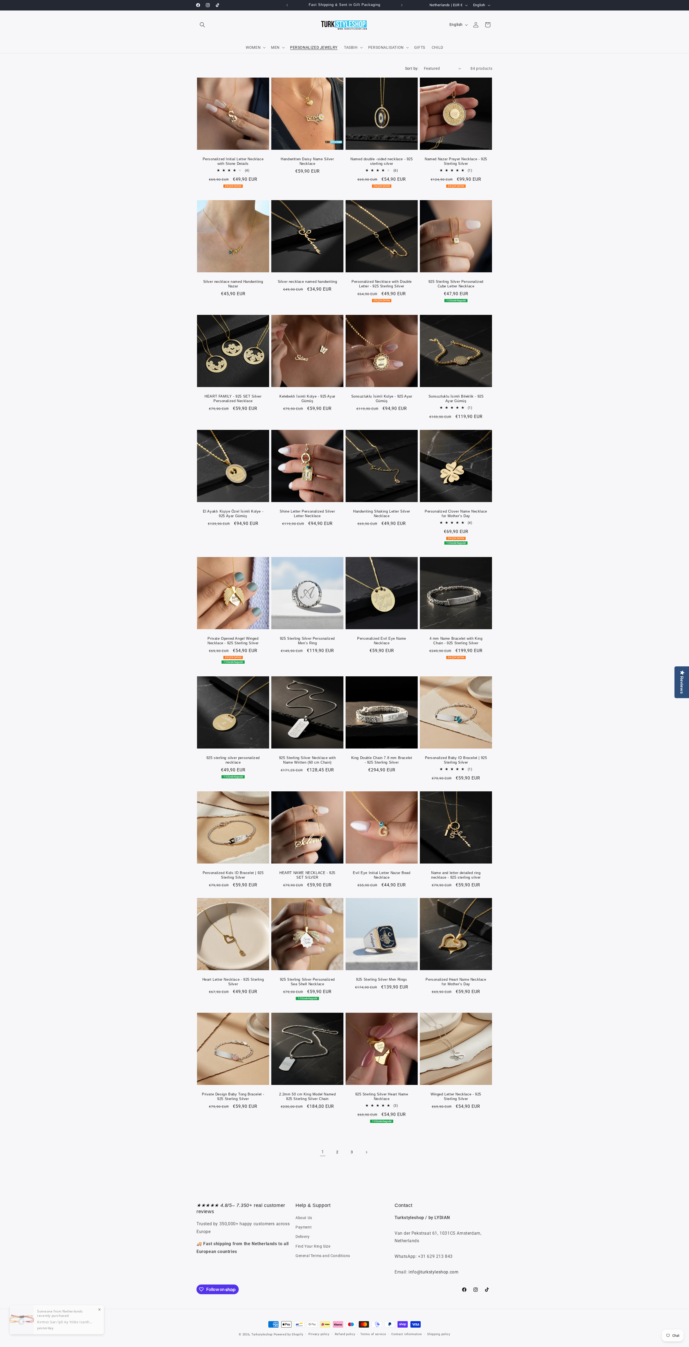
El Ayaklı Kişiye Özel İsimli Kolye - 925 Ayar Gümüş (233, 513)
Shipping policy (438, 1334)
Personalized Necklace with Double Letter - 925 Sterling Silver (381, 284)
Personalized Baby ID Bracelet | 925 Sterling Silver (456, 760)
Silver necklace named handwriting (307, 282)
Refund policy (345, 1334)
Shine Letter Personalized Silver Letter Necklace (307, 513)
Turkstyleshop (262, 1334)
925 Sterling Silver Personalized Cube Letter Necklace (455, 284)
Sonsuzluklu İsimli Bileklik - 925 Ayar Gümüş (456, 398)
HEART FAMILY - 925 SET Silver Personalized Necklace (233, 398)
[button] (202, 25)
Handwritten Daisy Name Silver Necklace (307, 161)
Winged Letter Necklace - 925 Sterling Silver (456, 1096)
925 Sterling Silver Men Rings (381, 979)
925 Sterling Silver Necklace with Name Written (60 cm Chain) (307, 760)
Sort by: (412, 68)
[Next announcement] (402, 5)
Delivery (303, 1236)
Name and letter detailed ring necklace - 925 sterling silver (456, 875)
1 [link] (322, 1151)
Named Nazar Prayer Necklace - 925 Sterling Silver (456, 161)
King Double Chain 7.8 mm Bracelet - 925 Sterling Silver (381, 760)
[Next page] (366, 1152)
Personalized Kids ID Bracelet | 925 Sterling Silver (233, 875)
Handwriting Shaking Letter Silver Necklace (381, 513)
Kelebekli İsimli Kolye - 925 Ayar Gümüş (307, 398)
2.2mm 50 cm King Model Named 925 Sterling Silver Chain (307, 1096)
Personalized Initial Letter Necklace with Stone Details (233, 161)
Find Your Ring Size (313, 1246)
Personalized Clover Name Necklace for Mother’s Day (456, 513)
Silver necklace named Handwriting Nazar (233, 284)
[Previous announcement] (287, 5)
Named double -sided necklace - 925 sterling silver (381, 161)
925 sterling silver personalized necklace (233, 760)
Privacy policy (318, 1334)
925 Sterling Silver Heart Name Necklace (381, 1096)
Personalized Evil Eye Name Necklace (381, 640)
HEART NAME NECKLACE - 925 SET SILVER (307, 875)
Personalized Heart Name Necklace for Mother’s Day (456, 981)
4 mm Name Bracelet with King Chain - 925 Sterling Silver (456, 640)
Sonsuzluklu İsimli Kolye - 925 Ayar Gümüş (381, 398)
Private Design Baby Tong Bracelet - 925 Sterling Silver (233, 1096)
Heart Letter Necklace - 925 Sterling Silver (233, 981)
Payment (304, 1227)
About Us (304, 1218)
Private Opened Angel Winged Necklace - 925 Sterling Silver (233, 640)
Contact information (406, 1334)
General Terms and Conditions (323, 1256)
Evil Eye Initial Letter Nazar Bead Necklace (381, 875)
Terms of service (373, 1334)
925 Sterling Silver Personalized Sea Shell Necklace (307, 981)
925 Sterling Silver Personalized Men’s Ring (307, 640)
